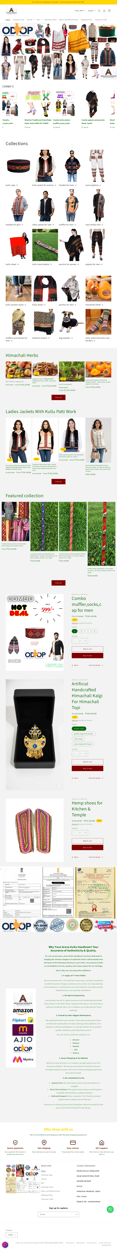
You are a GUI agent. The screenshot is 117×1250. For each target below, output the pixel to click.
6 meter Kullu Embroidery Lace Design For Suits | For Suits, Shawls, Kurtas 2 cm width (101, 570)
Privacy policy (70, 1243)
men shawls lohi (93, 224)
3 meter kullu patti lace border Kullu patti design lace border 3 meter (14, 545)
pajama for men (93, 264)
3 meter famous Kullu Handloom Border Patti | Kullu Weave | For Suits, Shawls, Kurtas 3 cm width (72, 556)
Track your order (47, 1199)
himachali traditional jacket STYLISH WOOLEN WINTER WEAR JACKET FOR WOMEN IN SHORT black (18, 467)
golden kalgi (79, 729)
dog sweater (64, 338)
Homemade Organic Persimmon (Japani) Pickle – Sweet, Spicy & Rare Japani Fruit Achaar (98, 382)
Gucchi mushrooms (65, 384)
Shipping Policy (47, 1195)
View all (58, 397)
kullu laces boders (40, 264)
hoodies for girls (13, 224)
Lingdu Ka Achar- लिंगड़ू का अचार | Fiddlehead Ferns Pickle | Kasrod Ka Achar (44, 381)
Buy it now (87, 655)
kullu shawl (11, 264)
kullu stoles (37, 304)
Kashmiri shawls (39, 338)
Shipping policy (106, 1245)
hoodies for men (66, 185)
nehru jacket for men (42, 224)
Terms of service (92, 1243)
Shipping (75, 623)
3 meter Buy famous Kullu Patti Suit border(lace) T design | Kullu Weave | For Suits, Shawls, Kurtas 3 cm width (44, 556)
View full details (95, 665)
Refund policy (81, 1243)
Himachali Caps (47, 1175)
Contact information (105, 1243)
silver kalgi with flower (83, 744)
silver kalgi (78, 739)
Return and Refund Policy (50, 1191)
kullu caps (10, 185)
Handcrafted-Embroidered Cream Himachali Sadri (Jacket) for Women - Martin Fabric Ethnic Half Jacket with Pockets (98, 468)
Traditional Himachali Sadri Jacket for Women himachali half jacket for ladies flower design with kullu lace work (44, 467)
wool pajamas (92, 185)
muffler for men (66, 224)
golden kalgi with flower (83, 734)
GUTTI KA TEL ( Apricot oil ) (15, 382)
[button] (31, 19)
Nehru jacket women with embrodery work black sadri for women (71, 456)
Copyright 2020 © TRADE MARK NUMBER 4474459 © (49, 1243)
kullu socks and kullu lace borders (98, 339)
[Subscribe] (76, 1214)
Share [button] (76, 665)
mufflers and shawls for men (16, 339)
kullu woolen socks (15, 304)
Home (43, 1171)
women (44, 1179)
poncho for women (68, 264)
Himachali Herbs (93, 304)
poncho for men (66, 304)
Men (42, 1183)
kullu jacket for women (43, 185)
